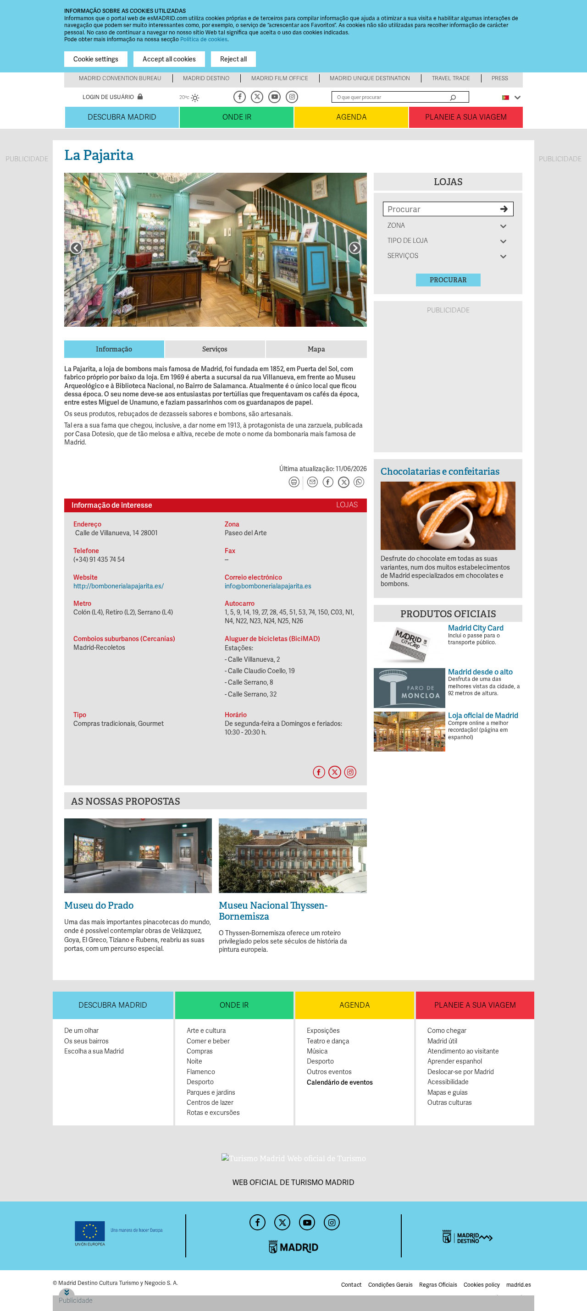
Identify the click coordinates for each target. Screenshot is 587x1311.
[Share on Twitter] (343, 483)
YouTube (275, 97)
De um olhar (81, 1031)
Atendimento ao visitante (463, 1051)
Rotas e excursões (213, 1113)
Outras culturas (449, 1103)
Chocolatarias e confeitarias (440, 471)
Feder (119, 1233)
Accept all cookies (169, 59)
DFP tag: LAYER (81, 1291)
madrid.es (518, 1285)
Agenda (351, 117)
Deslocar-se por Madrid (460, 1072)
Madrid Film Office (279, 78)
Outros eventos (329, 1072)
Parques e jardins (211, 1093)
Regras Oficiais (438, 1285)
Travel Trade (451, 78)
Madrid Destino (206, 78)
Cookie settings (95, 59)
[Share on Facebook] (327, 483)
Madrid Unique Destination (370, 78)
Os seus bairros (86, 1041)
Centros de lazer (210, 1103)
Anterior (76, 248)
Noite (194, 1061)
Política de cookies (203, 39)
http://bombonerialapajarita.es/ (118, 586)
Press (500, 78)
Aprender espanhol (454, 1061)
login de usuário (108, 97)
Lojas (448, 182)
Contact (351, 1285)
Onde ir (236, 117)
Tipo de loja (408, 241)
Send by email (312, 483)
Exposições (323, 1031)
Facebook (240, 97)
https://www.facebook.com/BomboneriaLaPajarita (319, 772)
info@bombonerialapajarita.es (268, 586)
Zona (397, 226)
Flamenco (201, 1072)
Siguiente (355, 248)
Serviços (403, 256)
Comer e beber (208, 1041)
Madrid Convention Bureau (120, 78)
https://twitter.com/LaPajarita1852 (334, 772)
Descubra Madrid (122, 117)
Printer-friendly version (294, 483)
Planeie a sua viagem (466, 117)
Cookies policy (482, 1285)
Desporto (200, 1082)
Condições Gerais (390, 1285)
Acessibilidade (448, 1082)
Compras (200, 1051)
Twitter (258, 97)
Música (317, 1051)
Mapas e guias (447, 1093)
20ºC (189, 98)
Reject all (233, 59)
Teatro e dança (328, 1041)
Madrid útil (442, 1041)
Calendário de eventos (340, 1082)
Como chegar (446, 1031)
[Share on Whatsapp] (359, 483)
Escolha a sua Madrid (94, 1051)
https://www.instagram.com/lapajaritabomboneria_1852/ (350, 772)
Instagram (292, 97)
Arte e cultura (206, 1031)
